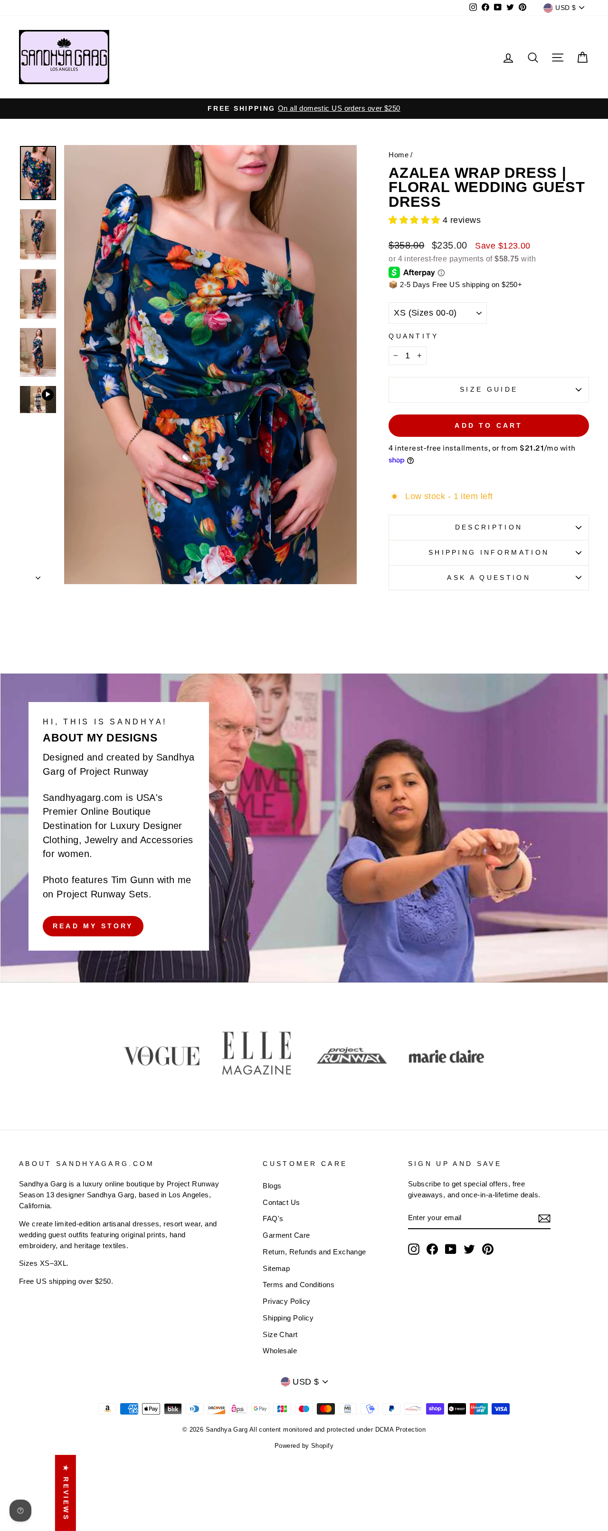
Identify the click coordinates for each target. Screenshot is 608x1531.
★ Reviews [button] (66, 1493)
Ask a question (488, 577)
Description (489, 527)
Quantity (414, 336)
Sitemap (276, 1268)
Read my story (93, 926)
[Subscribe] (544, 1218)
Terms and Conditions (298, 1285)
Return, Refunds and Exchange (314, 1252)
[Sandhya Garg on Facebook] (432, 1249)
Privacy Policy (286, 1301)
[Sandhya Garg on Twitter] (469, 1249)
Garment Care (286, 1235)
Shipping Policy (288, 1318)
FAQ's (273, 1218)
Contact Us (281, 1202)
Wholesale (280, 1351)
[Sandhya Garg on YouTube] (450, 1249)
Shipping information (488, 552)
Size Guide (489, 389)
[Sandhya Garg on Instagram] (413, 1249)
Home (398, 155)
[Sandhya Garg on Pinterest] (488, 1249)
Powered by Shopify (304, 1446)
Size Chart (280, 1334)
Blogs (272, 1186)
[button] (416, 220)
